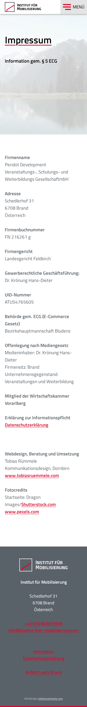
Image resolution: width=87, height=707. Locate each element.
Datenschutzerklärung (26, 424)
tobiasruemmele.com (50, 698)
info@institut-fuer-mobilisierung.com (43, 630)
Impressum (43, 651)
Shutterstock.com (38, 504)
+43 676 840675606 (43, 623)
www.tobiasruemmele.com (32, 475)
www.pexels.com (22, 511)
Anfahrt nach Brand (43, 672)
